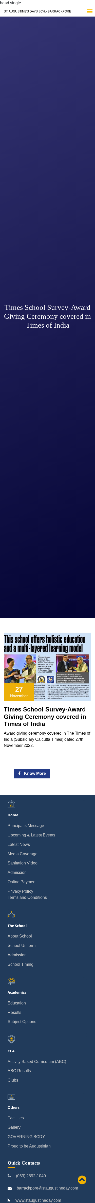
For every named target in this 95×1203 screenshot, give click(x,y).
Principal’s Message (26, 825)
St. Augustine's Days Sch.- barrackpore (37, 11)
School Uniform (21, 945)
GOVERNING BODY (26, 1137)
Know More (34, 773)
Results (14, 1012)
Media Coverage (22, 854)
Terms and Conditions (27, 897)
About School (20, 936)
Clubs (13, 1080)
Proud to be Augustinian (29, 1146)
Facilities (16, 1118)
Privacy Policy (20, 891)
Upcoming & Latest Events (31, 835)
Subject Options (22, 1021)
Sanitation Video (22, 863)
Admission (17, 872)
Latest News (19, 844)
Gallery (14, 1127)
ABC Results (19, 1071)
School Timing (20, 964)
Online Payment (22, 882)
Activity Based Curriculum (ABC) (37, 1061)
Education (17, 1003)
